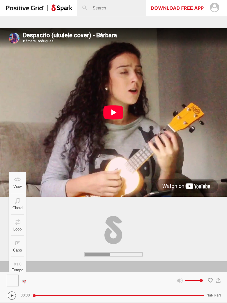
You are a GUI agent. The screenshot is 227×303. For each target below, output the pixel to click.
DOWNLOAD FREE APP (177, 8)
